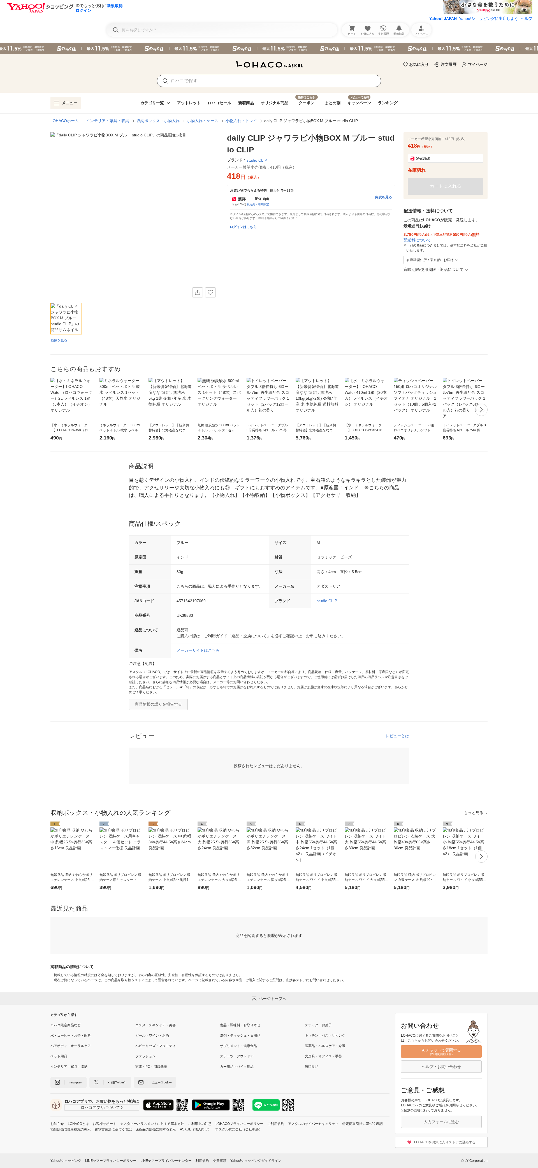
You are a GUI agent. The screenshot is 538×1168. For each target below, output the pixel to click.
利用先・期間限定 (258, 204)
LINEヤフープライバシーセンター (166, 1160)
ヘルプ (526, 18)
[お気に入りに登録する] (210, 292)
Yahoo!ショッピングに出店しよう (488, 18)
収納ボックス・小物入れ (158, 120)
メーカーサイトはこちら (198, 650)
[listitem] (92, 1025)
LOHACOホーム (64, 120)
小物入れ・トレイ (241, 120)
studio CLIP (327, 601)
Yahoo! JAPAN (443, 18)
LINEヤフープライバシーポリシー (110, 1160)
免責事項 (219, 1160)
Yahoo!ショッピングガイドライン (255, 1160)
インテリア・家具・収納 (107, 120)
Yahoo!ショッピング (65, 1160)
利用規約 (202, 1160)
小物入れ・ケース (202, 120)
